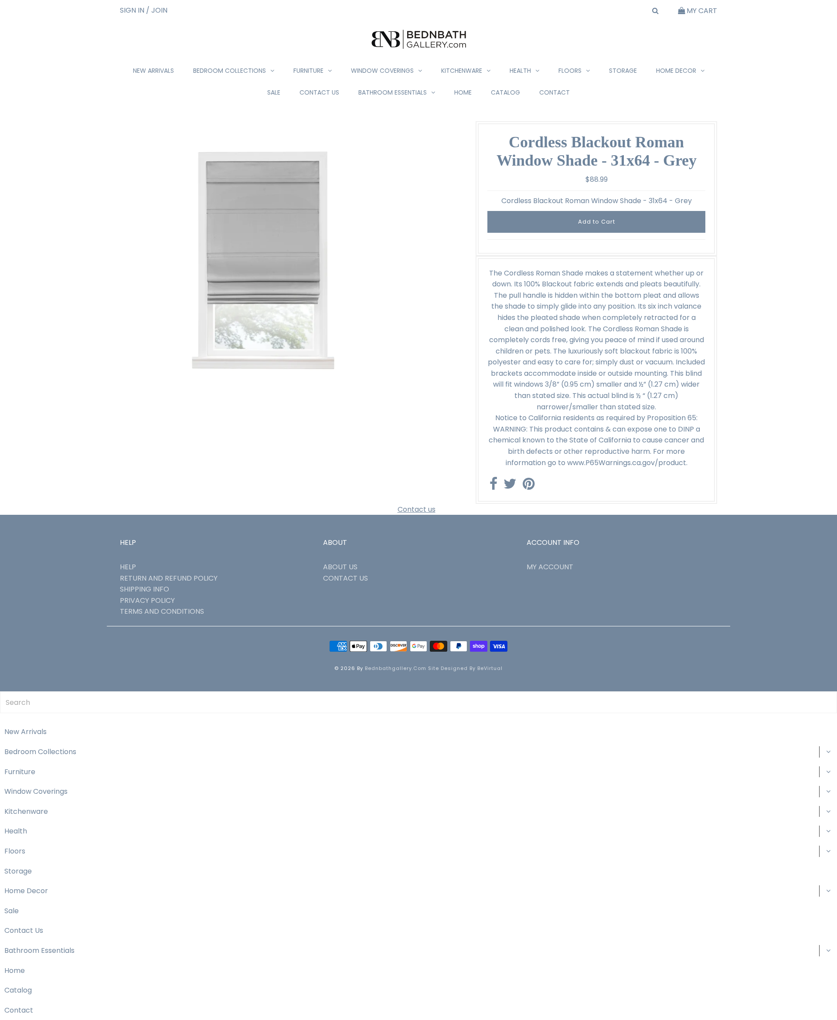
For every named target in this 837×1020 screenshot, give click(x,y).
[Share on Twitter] (510, 486)
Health (520, 70)
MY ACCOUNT (550, 567)
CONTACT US (345, 578)
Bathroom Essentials (392, 92)
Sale (273, 92)
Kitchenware (461, 70)
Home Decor (676, 70)
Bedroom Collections (229, 70)
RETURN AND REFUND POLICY (169, 578)
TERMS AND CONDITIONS (162, 611)
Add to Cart (596, 222)
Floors (570, 70)
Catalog (505, 92)
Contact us (417, 509)
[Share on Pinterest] (528, 486)
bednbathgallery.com (395, 668)
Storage (623, 70)
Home (463, 92)
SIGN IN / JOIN (143, 10)
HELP (128, 567)
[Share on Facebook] (493, 486)
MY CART (701, 11)
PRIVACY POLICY (147, 600)
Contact (554, 92)
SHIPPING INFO (144, 589)
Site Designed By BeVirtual (465, 668)
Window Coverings (382, 70)
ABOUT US (340, 567)
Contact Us (319, 92)
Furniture (308, 70)
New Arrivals (153, 70)
